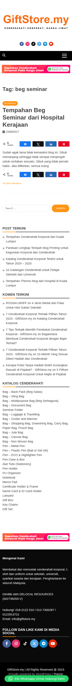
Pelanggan (10, 103)
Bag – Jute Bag (13, 432)
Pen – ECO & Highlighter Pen (22, 455)
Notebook (9, 477)
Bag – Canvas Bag (15, 437)
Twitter (39, 44)
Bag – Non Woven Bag (18, 441)
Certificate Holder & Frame (20, 486)
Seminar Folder (13, 410)
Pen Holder (10, 468)
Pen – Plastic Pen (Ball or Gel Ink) (25, 450)
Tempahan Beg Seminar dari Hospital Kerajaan (33, 117)
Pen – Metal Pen (14, 446)
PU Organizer (12, 473)
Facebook (22, 44)
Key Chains (10, 504)
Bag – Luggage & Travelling (21, 414)
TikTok (33, 44)
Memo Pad (10, 482)
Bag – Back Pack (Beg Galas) (22, 391)
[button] (37, 678)
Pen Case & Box (14, 459)
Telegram (45, 44)
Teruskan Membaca (12, 183)
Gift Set (8, 509)
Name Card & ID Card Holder (22, 491)
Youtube (51, 44)
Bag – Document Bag (17, 405)
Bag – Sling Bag (13, 396)
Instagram (27, 44)
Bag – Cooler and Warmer (20, 419)
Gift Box (8, 500)
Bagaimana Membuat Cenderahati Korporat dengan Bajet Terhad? (36, 338)
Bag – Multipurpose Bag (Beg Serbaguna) (30, 401)
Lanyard (8, 495)
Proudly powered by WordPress (30, 674)
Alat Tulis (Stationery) (17, 464)
